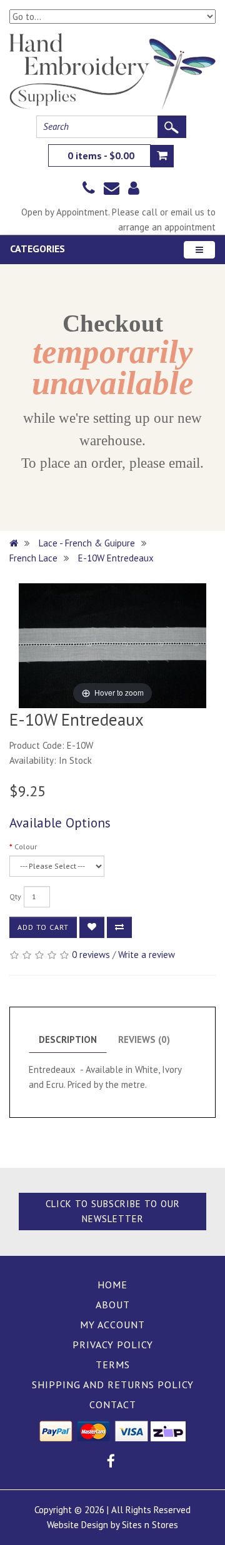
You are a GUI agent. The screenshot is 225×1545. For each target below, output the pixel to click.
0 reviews (91, 954)
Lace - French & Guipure (87, 543)
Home (113, 1284)
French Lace (33, 558)
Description (68, 1039)
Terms (113, 1364)
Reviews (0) (144, 1039)
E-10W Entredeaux (116, 558)
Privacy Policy (112, 1344)
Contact (112, 1404)
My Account (112, 1324)
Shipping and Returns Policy (113, 1384)
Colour (25, 846)
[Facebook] (111, 1463)
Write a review (146, 954)
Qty (15, 896)
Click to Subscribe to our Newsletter (113, 1211)
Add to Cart (43, 927)
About (113, 1304)
